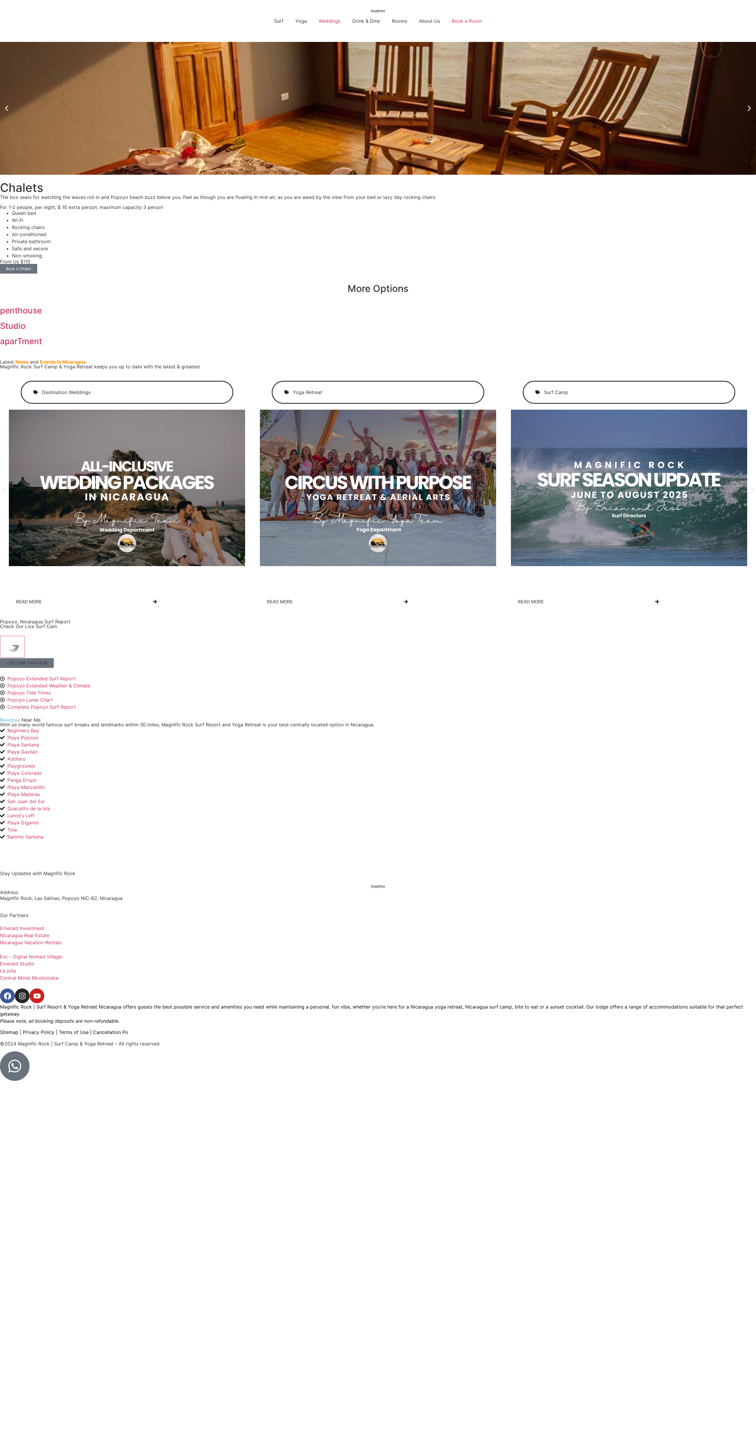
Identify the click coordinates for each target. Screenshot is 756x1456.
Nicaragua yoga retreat (436, 1007)
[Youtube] (37, 995)
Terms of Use (74, 1032)
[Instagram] (22, 995)
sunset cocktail (567, 1007)
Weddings (329, 21)
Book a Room (467, 21)
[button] (6, 108)
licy (114, 1032)
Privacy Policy (38, 1032)
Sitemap (9, 1032)
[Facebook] (7, 995)
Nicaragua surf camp (488, 1007)
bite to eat (526, 1007)
